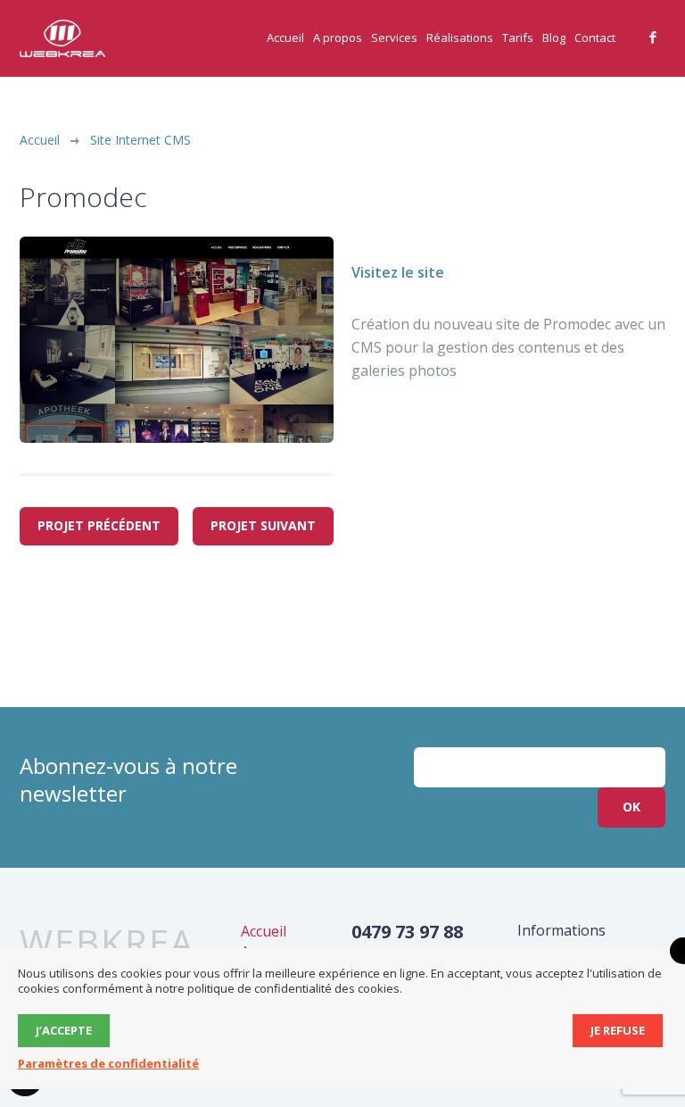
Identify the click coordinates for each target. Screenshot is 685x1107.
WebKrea (107, 942)
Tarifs (517, 37)
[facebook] (652, 37)
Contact (594, 37)
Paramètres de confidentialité (108, 1063)
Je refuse (617, 1030)
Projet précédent (99, 525)
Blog (553, 37)
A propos (337, 37)
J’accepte (64, 1030)
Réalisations (459, 37)
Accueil (285, 37)
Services (394, 37)
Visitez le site (397, 272)
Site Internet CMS (140, 139)
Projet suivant (263, 525)
